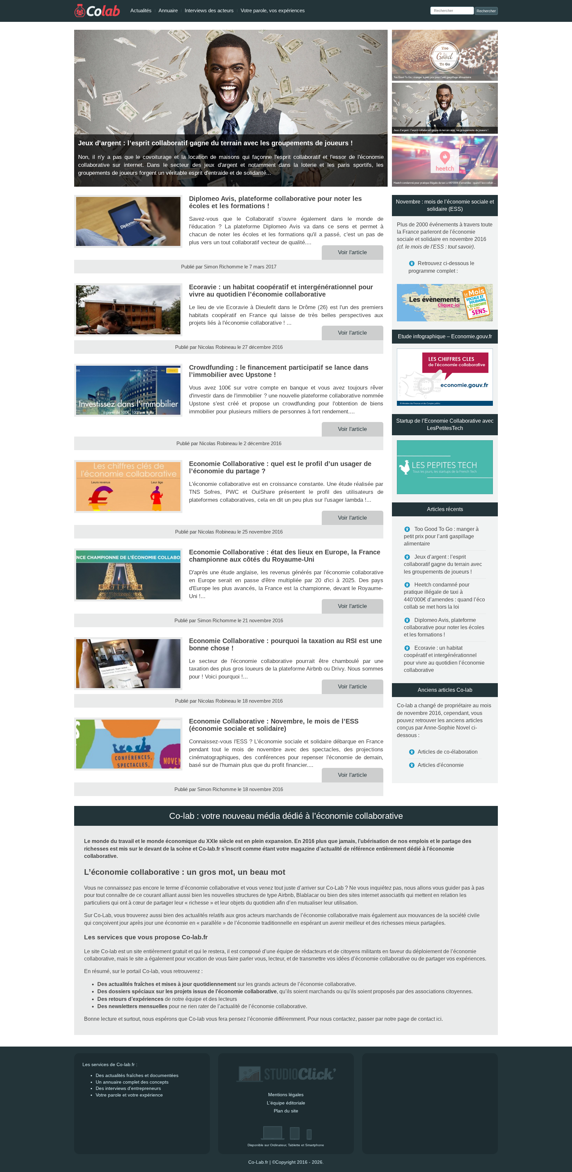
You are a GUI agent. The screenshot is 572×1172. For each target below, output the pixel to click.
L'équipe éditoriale (286, 1102)
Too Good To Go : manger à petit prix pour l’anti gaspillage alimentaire (441, 536)
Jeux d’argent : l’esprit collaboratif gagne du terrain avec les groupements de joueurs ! (443, 564)
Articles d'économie (441, 765)
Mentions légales (286, 1094)
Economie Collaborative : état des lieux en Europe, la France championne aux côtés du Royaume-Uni (284, 555)
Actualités (141, 10)
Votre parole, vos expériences (273, 10)
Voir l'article (431, 81)
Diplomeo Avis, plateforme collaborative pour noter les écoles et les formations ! (444, 627)
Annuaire (168, 10)
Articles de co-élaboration (448, 752)
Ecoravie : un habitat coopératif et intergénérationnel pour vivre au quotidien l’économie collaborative (281, 290)
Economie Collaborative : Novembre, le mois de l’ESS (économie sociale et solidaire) (273, 725)
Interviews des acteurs (209, 10)
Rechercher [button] (486, 11)
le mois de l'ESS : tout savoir (438, 247)
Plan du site (286, 1110)
